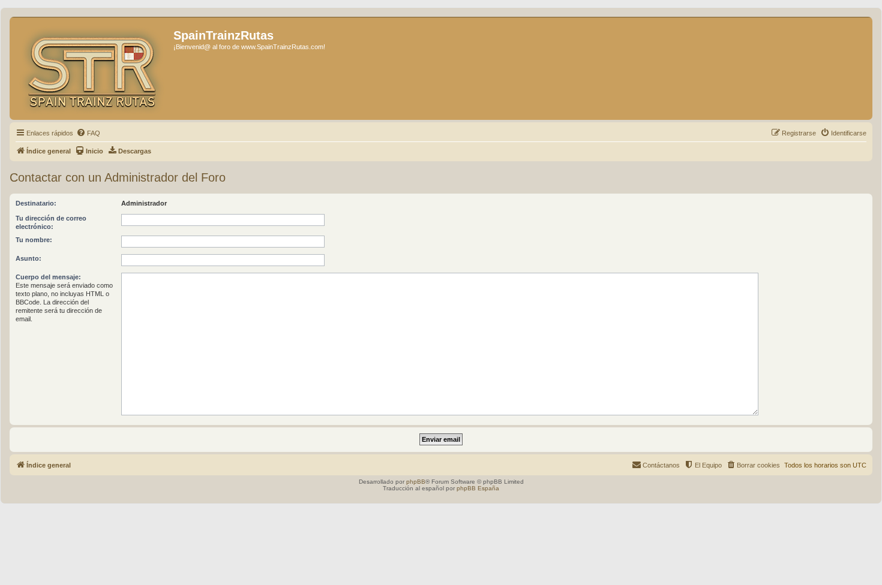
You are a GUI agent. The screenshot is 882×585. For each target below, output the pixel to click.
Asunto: (28, 258)
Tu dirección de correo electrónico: (51, 222)
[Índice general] (93, 68)
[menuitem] (88, 133)
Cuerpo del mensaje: (48, 277)
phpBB (415, 481)
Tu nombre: (34, 239)
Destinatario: (36, 203)
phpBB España (478, 488)
